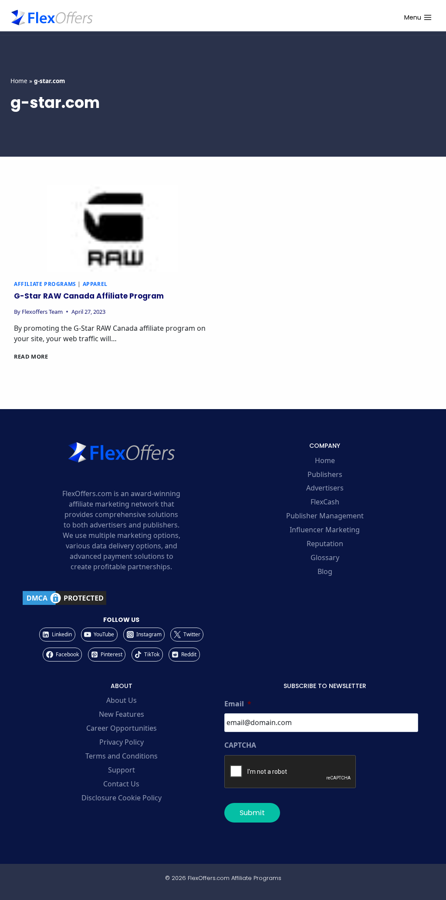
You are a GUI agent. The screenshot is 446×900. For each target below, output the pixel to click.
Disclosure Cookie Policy (121, 798)
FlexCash (325, 502)
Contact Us (121, 784)
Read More (31, 356)
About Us (121, 700)
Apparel (95, 284)
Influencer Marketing (325, 529)
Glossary (325, 557)
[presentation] (112, 228)
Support (121, 770)
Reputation (325, 543)
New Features (121, 714)
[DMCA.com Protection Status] (121, 598)
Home (18, 81)
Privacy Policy (121, 742)
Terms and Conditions (121, 756)
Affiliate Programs (45, 284)
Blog (325, 571)
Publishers (324, 474)
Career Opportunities (121, 728)
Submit (252, 813)
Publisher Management (325, 516)
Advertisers (325, 488)
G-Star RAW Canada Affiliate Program (89, 296)
